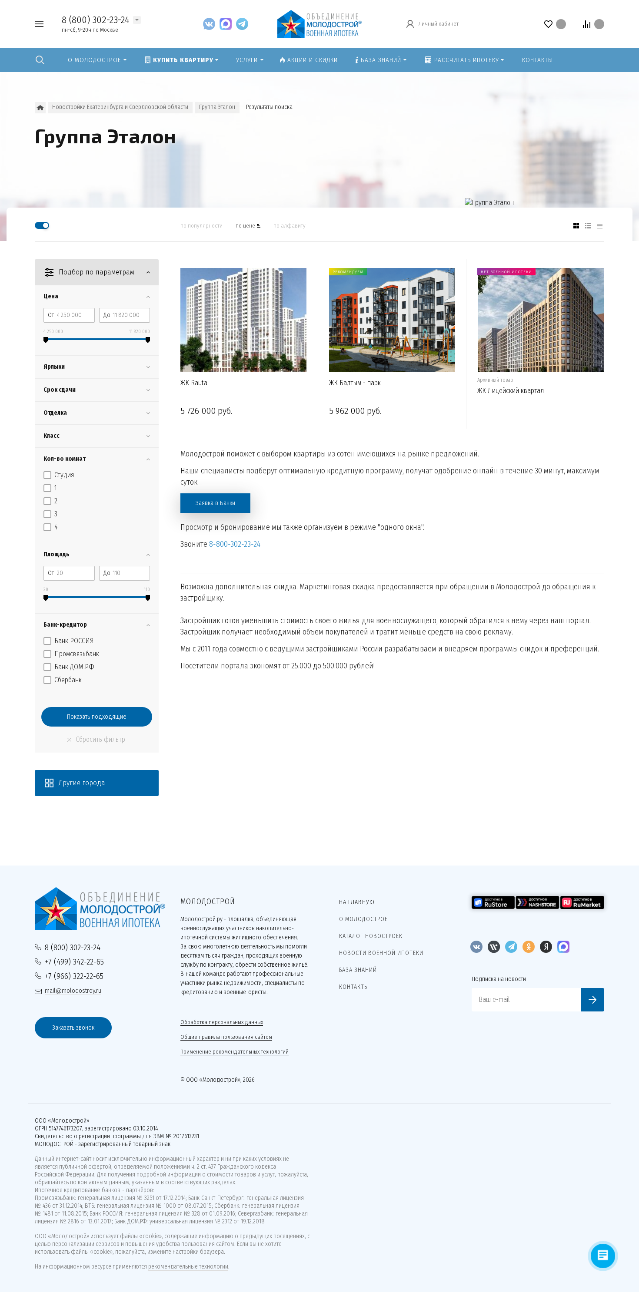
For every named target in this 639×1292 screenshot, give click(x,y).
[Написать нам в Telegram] (242, 23)
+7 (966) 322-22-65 (74, 976)
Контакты (354, 987)
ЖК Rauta (193, 383)
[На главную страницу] (319, 23)
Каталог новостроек (371, 936)
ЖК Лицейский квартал (510, 391)
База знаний (358, 970)
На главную (357, 902)
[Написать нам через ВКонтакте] (211, 23)
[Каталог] (40, 107)
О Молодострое (363, 919)
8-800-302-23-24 (234, 544)
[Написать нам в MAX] (228, 23)
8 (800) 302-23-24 (96, 19)
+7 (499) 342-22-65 (74, 962)
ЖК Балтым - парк (355, 383)
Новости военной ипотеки (381, 953)
